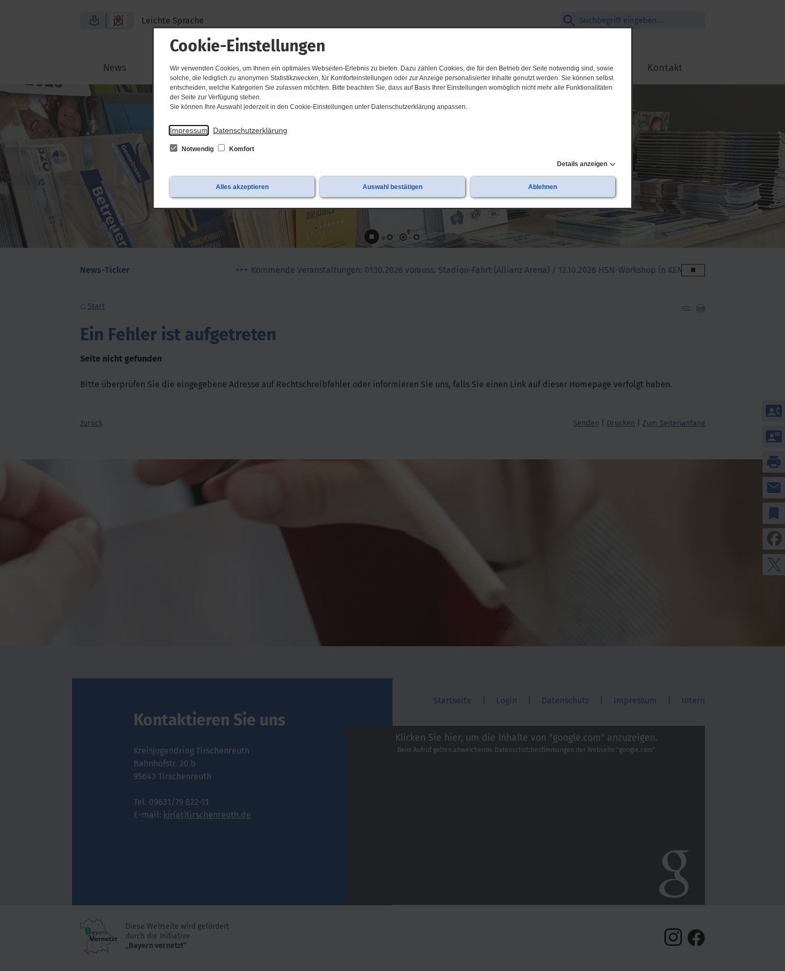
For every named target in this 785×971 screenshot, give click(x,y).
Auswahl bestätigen (392, 187)
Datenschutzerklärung (250, 130)
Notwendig (197, 149)
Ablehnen (542, 187)
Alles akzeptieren (242, 187)
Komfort (240, 149)
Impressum (189, 130)
